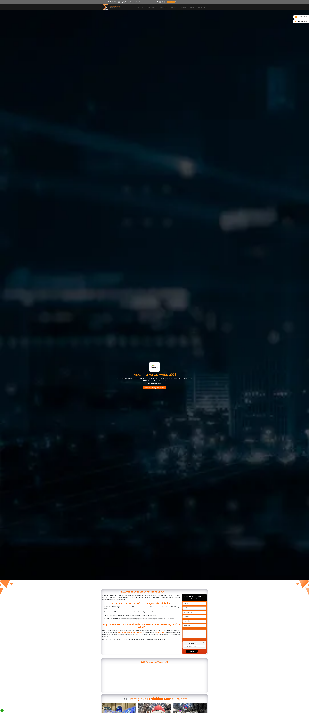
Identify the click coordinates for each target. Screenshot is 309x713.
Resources (183, 7)
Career (192, 7)
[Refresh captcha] (204, 643)
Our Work (173, 7)
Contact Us (201, 7)
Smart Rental (163, 7)
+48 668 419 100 (110, 2)
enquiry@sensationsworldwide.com (132, 2)
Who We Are (140, 7)
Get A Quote (171, 2)
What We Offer (151, 7)
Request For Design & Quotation (154, 388)
